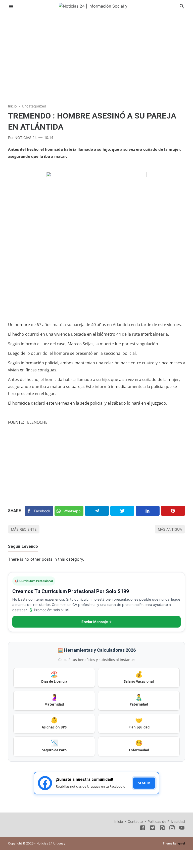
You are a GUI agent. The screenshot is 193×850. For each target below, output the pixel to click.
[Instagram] (172, 829)
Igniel (181, 843)
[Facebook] (142, 829)
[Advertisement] (96, 54)
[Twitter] (122, 511)
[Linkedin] (148, 511)
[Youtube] (182, 829)
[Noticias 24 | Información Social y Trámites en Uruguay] (96, 5)
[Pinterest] (173, 511)
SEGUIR (144, 783)
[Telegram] (97, 511)
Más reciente (23, 529)
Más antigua (170, 529)
